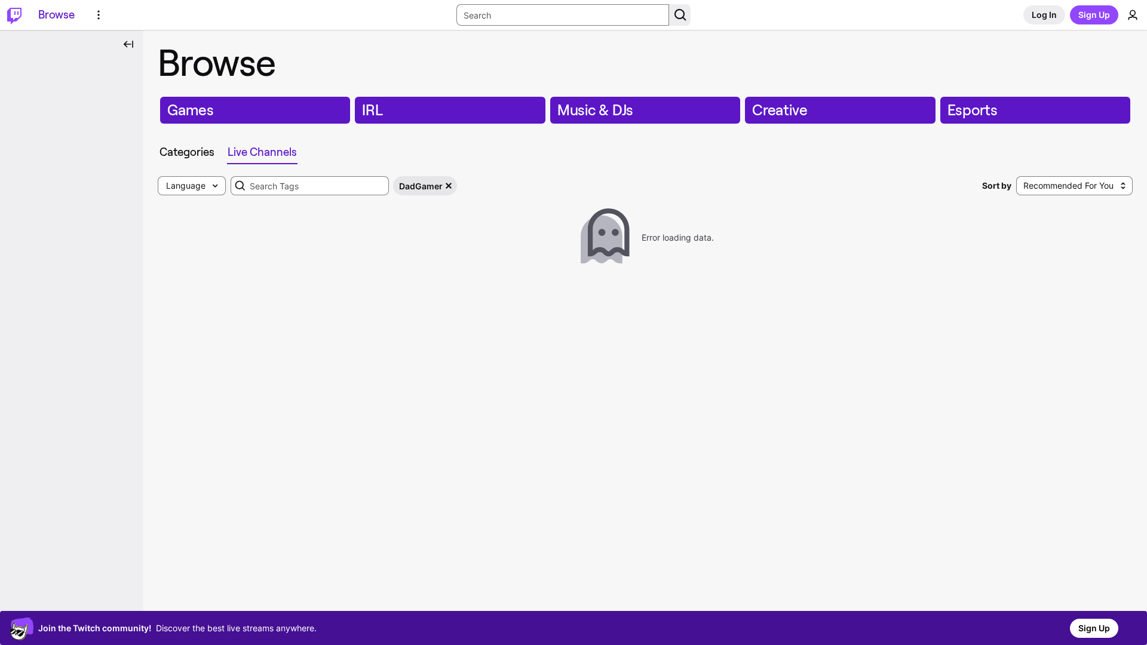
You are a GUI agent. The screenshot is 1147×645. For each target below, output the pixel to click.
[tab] (187, 152)
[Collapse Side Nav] (128, 44)
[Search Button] (680, 15)
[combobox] (310, 185)
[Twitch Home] (14, 15)
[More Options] (98, 14)
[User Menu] (1132, 14)
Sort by (996, 185)
